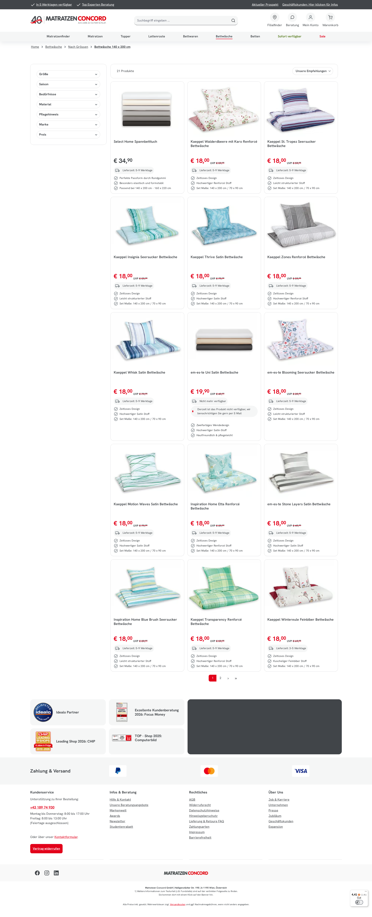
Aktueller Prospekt (265, 5)
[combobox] (181, 20)
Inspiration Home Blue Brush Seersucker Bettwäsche (145, 621)
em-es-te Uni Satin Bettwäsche (214, 372)
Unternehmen (278, 805)
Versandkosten (177, 904)
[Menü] (365, 892)
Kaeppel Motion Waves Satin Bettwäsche (146, 504)
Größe (43, 74)
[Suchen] (233, 20)
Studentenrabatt (121, 827)
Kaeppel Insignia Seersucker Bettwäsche (145, 257)
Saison (43, 84)
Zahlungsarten (199, 827)
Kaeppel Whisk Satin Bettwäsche (139, 372)
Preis (42, 134)
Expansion (276, 827)
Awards (115, 816)
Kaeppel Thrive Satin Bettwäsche (217, 257)
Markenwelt (118, 810)
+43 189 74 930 (42, 807)
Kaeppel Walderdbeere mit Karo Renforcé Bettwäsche (224, 143)
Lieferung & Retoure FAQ (206, 821)
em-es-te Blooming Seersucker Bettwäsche (300, 372)
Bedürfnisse (47, 94)
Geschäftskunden (281, 821)
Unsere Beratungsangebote (129, 805)
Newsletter (117, 821)
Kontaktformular (66, 837)
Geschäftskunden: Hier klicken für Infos (310, 5)
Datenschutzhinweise (204, 810)
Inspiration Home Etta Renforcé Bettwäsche (215, 506)
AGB (192, 800)
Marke (43, 124)
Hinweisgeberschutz (203, 816)
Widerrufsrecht (200, 805)
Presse (273, 810)
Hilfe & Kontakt (120, 800)
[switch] (359, 902)
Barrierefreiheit (200, 837)
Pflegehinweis (49, 114)
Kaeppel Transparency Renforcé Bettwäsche (216, 621)
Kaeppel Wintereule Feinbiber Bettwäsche (300, 619)
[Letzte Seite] (236, 678)
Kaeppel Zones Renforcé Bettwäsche (296, 257)
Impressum (197, 832)
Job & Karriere (279, 800)
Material (45, 104)
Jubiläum (275, 816)
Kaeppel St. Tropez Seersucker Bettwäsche (291, 143)
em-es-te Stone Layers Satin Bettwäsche (299, 504)
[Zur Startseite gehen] (69, 20)
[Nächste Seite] (228, 678)
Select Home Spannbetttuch (135, 141)
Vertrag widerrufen (46, 849)
